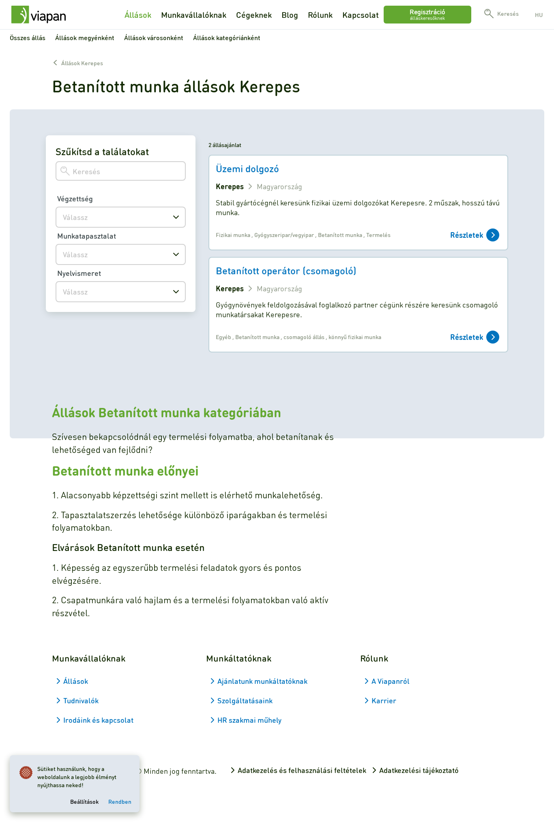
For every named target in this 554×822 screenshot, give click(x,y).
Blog (289, 14)
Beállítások (84, 801)
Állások (138, 14)
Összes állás (27, 37)
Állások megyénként (84, 37)
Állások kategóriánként (226, 37)
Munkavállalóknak (193, 14)
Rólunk (320, 14)
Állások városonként (153, 37)
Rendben (119, 801)
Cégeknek (254, 14)
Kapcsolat (360, 14)
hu (539, 14)
